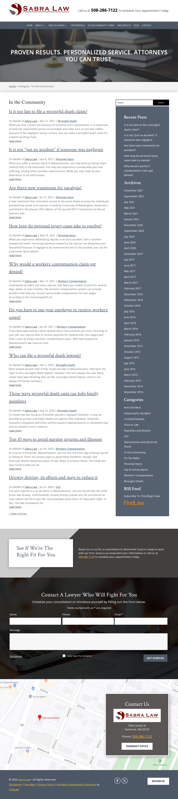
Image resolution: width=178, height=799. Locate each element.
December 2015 (133, 346)
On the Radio (132, 458)
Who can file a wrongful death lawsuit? (45, 355)
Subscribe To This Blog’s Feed (142, 496)
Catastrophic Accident (137, 413)
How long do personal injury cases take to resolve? (55, 226)
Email (119, 614)
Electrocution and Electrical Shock (140, 444)
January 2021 (131, 219)
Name (13, 614)
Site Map (29, 784)
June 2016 (129, 317)
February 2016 (132, 334)
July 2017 (129, 259)
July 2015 (129, 363)
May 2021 (129, 207)
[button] (174, 778)
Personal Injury (65, 159)
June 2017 (129, 265)
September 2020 (134, 230)
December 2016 (133, 294)
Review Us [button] (158, 781)
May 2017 (129, 271)
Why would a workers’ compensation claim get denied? (138, 170)
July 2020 (129, 236)
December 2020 (133, 225)
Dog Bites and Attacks (137, 430)
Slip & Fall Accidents (136, 469)
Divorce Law (131, 424)
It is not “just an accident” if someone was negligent (56, 149)
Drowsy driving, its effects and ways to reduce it (53, 477)
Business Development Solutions (76, 784)
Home (29, 25)
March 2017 (131, 282)
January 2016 (131, 340)
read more (15, 141)
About (38, 25)
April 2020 (130, 248)
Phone (66, 614)
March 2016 (131, 328)
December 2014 (133, 386)
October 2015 (132, 351)
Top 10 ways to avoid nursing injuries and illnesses (55, 439)
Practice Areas (56, 25)
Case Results (124, 25)
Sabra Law (31, 121)
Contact (146, 25)
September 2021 (134, 196)
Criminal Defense (134, 419)
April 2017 (130, 276)
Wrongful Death (67, 121)
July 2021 (129, 202)
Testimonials (78, 25)
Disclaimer (16, 656)
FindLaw (14, 789)
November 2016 (133, 300)
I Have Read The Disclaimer (80, 656)
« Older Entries (18, 513)
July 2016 (129, 311)
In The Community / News (101, 25)
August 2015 (131, 357)
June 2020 (129, 242)
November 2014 (133, 392)
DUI (58, 487)
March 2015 (131, 374)
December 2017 (133, 254)
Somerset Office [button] (137, 746)
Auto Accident (132, 407)
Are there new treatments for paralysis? (45, 188)
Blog (136, 25)
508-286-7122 (104, 10)
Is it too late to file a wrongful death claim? (48, 111)
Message (15, 630)
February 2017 (132, 288)
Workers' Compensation (72, 281)
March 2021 (131, 213)
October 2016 (132, 305)
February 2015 (132, 380)
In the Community (135, 452)
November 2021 (133, 190)
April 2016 (130, 323)
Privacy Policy (46, 784)
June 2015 (129, 369)
